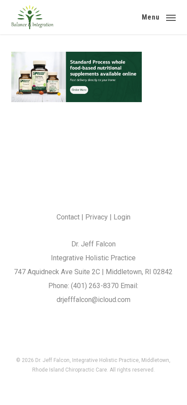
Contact (68, 217)
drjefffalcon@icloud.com (93, 299)
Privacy (96, 217)
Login (122, 217)
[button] (159, 16)
